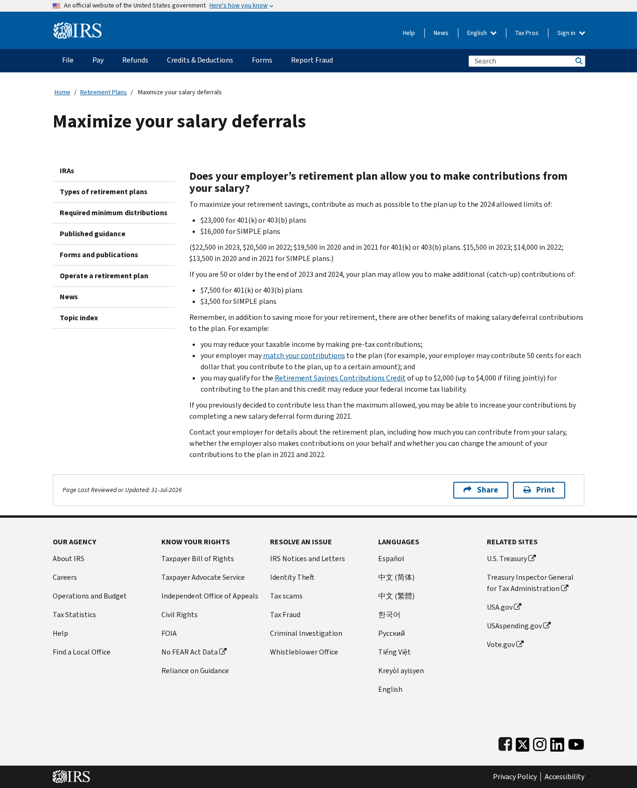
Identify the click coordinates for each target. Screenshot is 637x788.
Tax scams (286, 596)
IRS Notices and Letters (307, 558)
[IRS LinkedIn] (557, 742)
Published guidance (92, 234)
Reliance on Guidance (195, 670)
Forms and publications (99, 255)
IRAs (67, 171)
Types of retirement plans (103, 192)
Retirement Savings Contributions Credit (340, 378)
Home (62, 92)
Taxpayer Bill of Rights (197, 558)
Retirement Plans (103, 92)
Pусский (391, 633)
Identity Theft (292, 577)
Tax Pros (527, 32)
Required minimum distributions (113, 213)
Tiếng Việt (394, 652)
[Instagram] (540, 742)
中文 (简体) (396, 577)
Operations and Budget (90, 596)
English (477, 32)
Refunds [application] (135, 60)
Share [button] (487, 490)
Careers (65, 577)
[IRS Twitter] (523, 742)
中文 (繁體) (396, 596)
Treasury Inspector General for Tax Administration (530, 582)
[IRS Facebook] (505, 742)
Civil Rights (179, 614)
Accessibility (564, 776)
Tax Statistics (74, 614)
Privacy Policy (515, 776)
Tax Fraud (285, 614)
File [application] (68, 60)
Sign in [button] (567, 32)
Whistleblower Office (304, 652)
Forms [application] (262, 60)
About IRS (68, 558)
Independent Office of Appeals (209, 596)
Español (391, 558)
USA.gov (499, 607)
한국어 (389, 614)
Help (409, 32)
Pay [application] (98, 60)
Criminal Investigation (306, 633)
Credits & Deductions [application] (200, 60)
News (441, 32)
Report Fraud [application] (312, 60)
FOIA (169, 633)
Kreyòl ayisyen (401, 670)
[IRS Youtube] (576, 742)
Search (578, 61)
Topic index (79, 318)
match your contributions (304, 355)
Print (545, 490)
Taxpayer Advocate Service (203, 577)
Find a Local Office (82, 652)
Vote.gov (501, 644)
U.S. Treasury (507, 558)
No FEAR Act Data (189, 652)
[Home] (78, 26)
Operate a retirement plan (104, 276)
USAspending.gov (514, 626)
